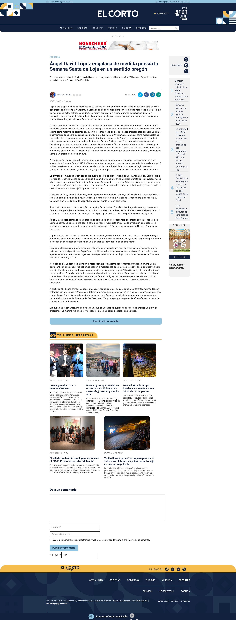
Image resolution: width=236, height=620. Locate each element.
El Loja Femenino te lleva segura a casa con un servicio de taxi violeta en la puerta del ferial (182, 187)
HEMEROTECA (166, 591)
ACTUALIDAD (96, 580)
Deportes (141, 28)
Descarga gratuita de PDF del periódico (174, 1)
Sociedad (82, 28)
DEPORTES (184, 580)
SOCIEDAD (115, 580)
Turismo (112, 28)
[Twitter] (173, 569)
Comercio (98, 28)
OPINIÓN (147, 591)
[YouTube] (178, 569)
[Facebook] (167, 569)
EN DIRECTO (163, 13)
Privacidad (185, 601)
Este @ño (55, 555)
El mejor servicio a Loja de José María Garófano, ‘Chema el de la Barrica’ (181, 90)
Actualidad (66, 28)
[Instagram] (184, 569)
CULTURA (167, 580)
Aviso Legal (163, 601)
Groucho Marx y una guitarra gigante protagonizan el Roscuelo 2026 (182, 114)
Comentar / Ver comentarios (105, 321)
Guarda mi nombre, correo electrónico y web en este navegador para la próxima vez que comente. (101, 540)
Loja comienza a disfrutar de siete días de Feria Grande (182, 211)
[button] (132, 615)
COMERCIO (133, 580)
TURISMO (150, 580)
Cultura (126, 28)
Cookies (174, 601)
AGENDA (185, 591)
